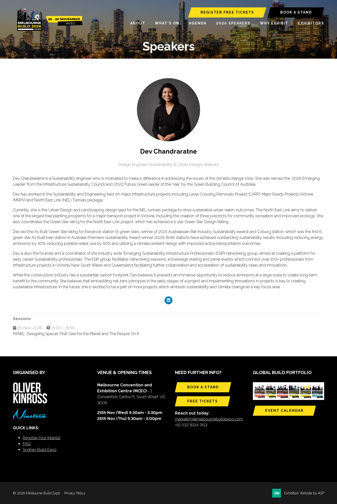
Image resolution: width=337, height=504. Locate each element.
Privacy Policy (74, 493)
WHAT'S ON (167, 23)
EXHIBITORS (311, 23)
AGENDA (197, 23)
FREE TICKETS (202, 401)
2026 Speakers (233, 23)
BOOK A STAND (296, 12)
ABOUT (137, 23)
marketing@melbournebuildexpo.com (209, 419)
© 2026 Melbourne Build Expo (36, 493)
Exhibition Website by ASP (304, 493)
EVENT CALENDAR (284, 411)
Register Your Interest (41, 437)
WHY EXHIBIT (274, 23)
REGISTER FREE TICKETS (227, 12)
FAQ (27, 443)
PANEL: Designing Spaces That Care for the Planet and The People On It (76, 333)
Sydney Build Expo (39, 449)
